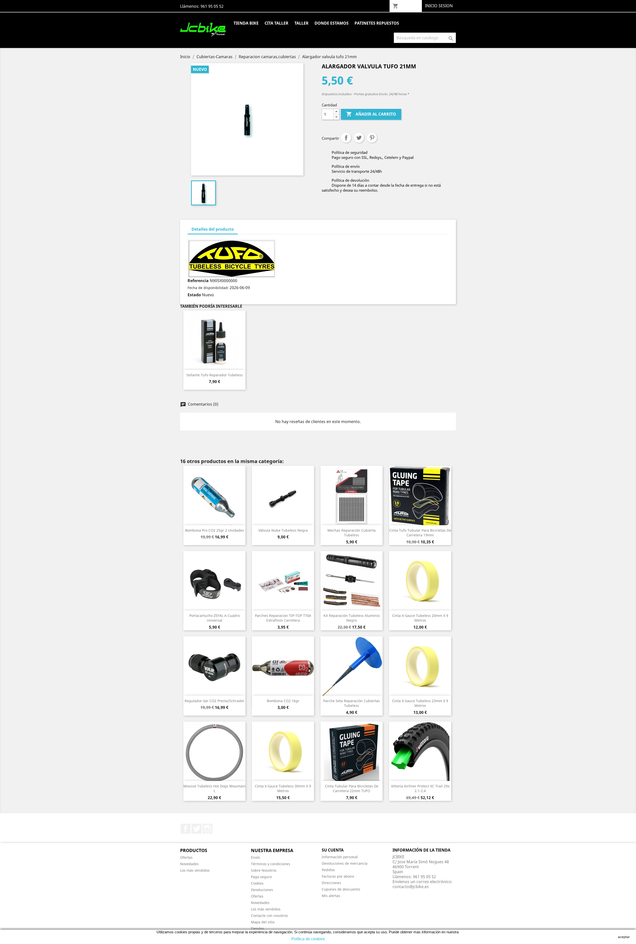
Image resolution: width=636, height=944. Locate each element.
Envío (255, 857)
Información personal (340, 857)
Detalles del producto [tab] (213, 229)
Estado (194, 294)
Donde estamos (332, 23)
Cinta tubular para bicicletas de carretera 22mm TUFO (351, 788)
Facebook (186, 829)
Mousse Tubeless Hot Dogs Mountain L (214, 788)
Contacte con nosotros (269, 915)
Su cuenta (333, 850)
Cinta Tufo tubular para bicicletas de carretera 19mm (420, 533)
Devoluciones (262, 889)
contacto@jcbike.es (411, 886)
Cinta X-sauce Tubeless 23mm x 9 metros (420, 703)
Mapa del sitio (263, 922)
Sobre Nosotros (264, 870)
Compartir (346, 138)
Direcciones (331, 882)
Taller (301, 23)
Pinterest (372, 138)
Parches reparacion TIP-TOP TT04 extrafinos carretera (283, 618)
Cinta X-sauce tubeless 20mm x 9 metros (420, 618)
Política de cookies (308, 939)
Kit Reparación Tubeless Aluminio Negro (351, 618)
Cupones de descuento (341, 889)
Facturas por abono (338, 876)
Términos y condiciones (270, 863)
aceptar (624, 937)
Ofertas (186, 857)
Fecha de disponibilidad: (208, 287)
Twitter (196, 829)
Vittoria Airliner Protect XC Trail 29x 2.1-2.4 (420, 788)
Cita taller (276, 23)
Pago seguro (261, 876)
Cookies (257, 883)
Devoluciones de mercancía (344, 863)
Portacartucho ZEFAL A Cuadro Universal (214, 618)
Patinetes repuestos (377, 23)
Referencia (198, 280)
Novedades (189, 863)
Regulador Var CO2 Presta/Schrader (214, 700)
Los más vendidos (195, 870)
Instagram (207, 829)
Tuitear (359, 138)
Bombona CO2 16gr (283, 700)
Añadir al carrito (371, 114)
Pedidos (328, 869)
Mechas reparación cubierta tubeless (351, 533)
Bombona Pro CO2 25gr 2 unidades (214, 530)
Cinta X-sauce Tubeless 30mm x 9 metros (283, 788)
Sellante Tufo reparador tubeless (214, 375)
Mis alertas (331, 895)
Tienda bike (246, 23)
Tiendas (257, 928)
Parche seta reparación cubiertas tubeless (351, 703)
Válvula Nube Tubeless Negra (283, 530)
